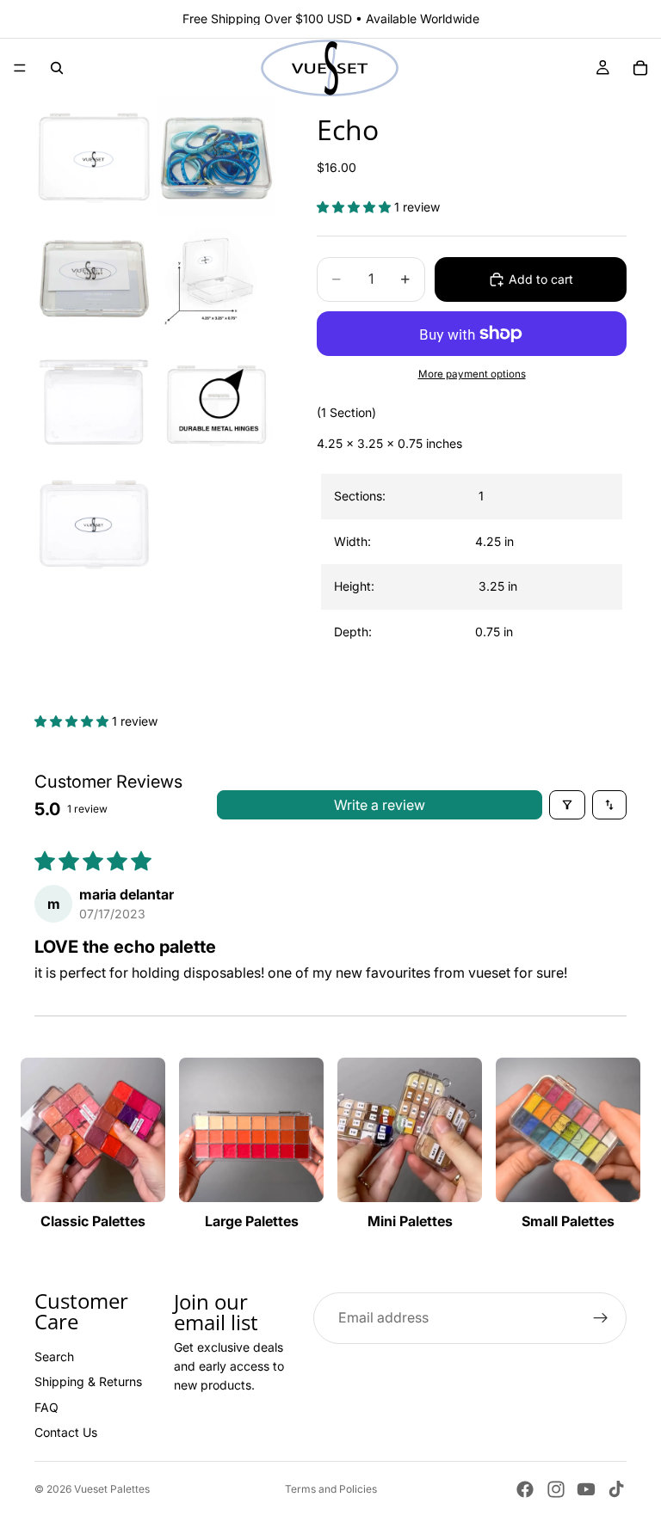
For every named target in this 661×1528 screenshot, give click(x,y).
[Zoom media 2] (216, 156)
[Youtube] (586, 1489)
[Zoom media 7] (93, 522)
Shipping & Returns (88, 1382)
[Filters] (567, 804)
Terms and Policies (331, 1488)
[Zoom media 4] (216, 278)
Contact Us (65, 1432)
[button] (355, 206)
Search (54, 1356)
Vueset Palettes (112, 1488)
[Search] (57, 68)
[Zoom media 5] (93, 400)
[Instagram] (556, 1489)
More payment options (472, 374)
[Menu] (20, 68)
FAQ (46, 1407)
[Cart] (640, 68)
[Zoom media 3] (93, 278)
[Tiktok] (616, 1489)
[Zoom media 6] (216, 400)
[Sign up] (601, 1318)
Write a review (379, 804)
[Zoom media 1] (93, 156)
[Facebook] (525, 1489)
